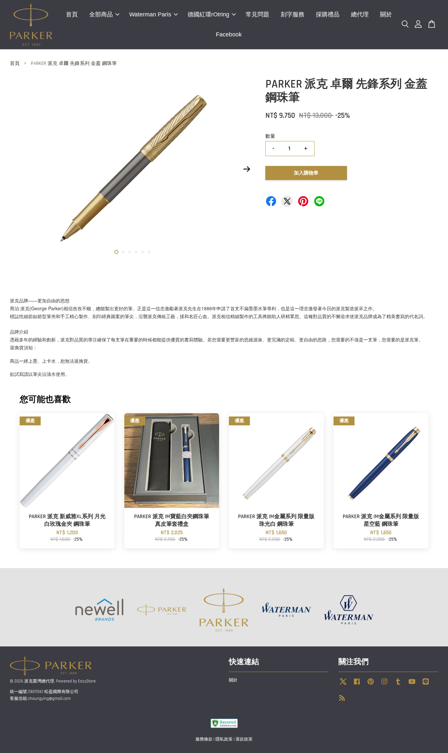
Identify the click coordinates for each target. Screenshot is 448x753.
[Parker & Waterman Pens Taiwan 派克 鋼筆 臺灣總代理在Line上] (425, 684)
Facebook (229, 34)
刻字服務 (292, 14)
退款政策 (244, 739)
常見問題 (257, 14)
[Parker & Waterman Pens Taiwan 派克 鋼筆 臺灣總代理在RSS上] (342, 699)
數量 (270, 136)
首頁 (72, 14)
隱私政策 (224, 739)
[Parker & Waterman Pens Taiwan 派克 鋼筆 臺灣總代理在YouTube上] (412, 684)
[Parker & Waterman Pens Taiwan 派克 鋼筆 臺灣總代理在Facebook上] (356, 684)
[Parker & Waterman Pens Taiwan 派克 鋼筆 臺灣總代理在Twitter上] (343, 684)
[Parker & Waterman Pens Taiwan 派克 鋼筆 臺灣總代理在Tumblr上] (398, 684)
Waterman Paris (150, 14)
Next (246, 169)
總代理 (360, 14)
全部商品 (101, 14)
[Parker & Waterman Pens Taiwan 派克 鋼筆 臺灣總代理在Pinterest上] (370, 684)
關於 (386, 14)
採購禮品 (327, 14)
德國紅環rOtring (208, 14)
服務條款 (204, 739)
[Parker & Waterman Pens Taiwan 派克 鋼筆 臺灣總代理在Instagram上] (384, 684)
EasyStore (87, 681)
